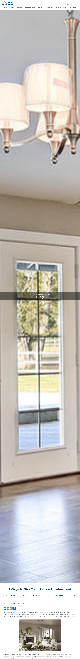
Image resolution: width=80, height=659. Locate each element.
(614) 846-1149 (71, 3)
